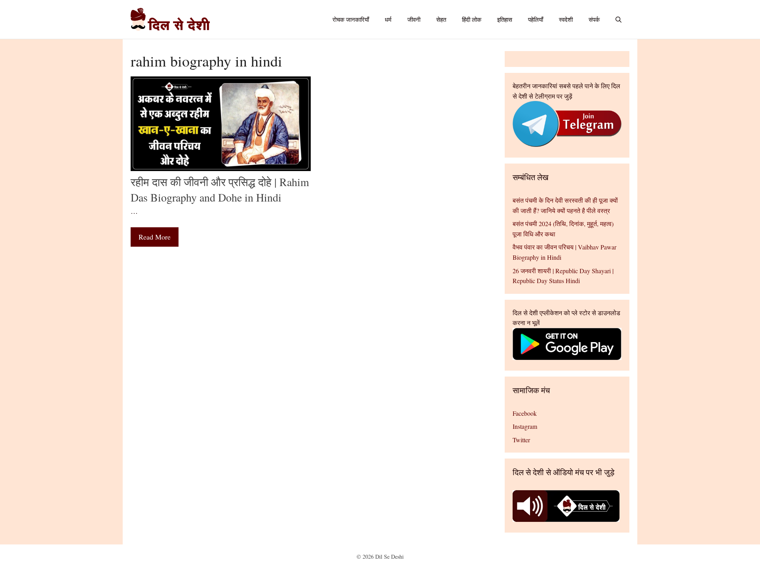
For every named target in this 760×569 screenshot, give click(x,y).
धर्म (388, 19)
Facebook (525, 413)
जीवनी (413, 19)
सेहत (441, 19)
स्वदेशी (566, 19)
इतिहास (504, 19)
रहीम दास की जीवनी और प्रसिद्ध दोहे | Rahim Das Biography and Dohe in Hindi (220, 189)
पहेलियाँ (535, 19)
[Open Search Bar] (618, 19)
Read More (155, 237)
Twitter (521, 440)
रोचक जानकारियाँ (350, 19)
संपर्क (594, 19)
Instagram (525, 426)
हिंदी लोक (471, 19)
